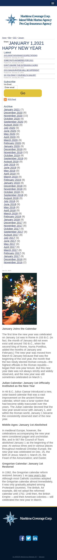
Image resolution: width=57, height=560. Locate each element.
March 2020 (11, 140)
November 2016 (13, 262)
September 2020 (13, 121)
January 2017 (12, 256)
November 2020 (13, 115)
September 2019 (13, 158)
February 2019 (12, 179)
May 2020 (9, 134)
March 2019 (11, 176)
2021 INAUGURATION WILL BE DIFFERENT (21, 70)
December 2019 (13, 149)
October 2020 (12, 118)
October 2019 (12, 155)
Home (4, 38)
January (21, 38)
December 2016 (13, 259)
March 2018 (11, 213)
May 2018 (9, 207)
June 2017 (10, 241)
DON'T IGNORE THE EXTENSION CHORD (21, 65)
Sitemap (41, 557)
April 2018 (10, 210)
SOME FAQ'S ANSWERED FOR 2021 (18, 60)
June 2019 (10, 167)
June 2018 (10, 204)
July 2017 (9, 237)
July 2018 (9, 201)
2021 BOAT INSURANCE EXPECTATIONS (20, 55)
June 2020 (10, 131)
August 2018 (11, 198)
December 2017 (13, 222)
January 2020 (12, 146)
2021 (15, 38)
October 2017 (12, 228)
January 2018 (12, 219)
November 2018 (13, 189)
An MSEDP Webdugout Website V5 (25, 557)
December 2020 (13, 112)
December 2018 (13, 186)
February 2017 (12, 253)
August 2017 (11, 234)
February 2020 (12, 143)
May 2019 (9, 170)
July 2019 (9, 164)
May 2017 (9, 244)
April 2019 (10, 173)
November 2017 (13, 225)
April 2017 (10, 247)
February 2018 (12, 216)
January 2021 (12, 109)
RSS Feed (12, 99)
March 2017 (11, 250)
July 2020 (9, 127)
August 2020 (11, 124)
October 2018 (12, 192)
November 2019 (13, 152)
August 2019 (11, 161)
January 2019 (12, 182)
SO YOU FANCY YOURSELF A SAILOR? (20, 75)
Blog (9, 38)
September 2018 (13, 195)
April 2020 (10, 137)
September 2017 (13, 231)
